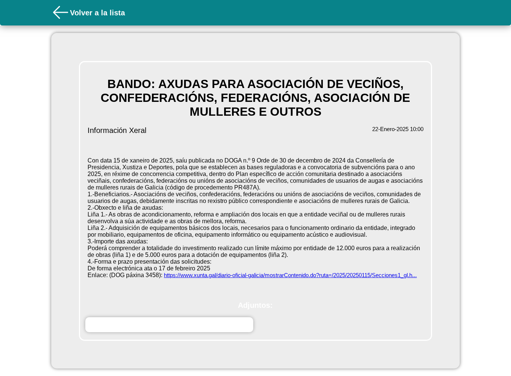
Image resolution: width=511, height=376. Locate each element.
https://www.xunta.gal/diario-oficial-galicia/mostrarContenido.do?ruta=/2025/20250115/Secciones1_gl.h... (290, 275)
